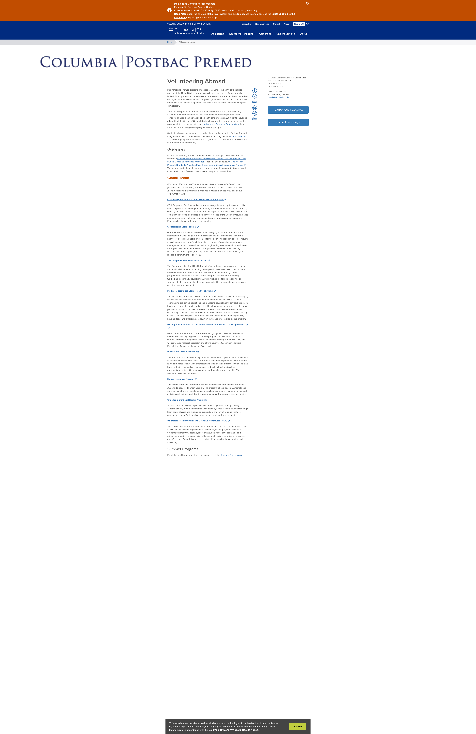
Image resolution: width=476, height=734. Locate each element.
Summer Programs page (232, 455)
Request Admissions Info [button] (288, 110)
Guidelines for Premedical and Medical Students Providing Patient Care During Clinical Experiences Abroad (206, 160)
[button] (307, 3)
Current (276, 23)
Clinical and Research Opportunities (221, 124)
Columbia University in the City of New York (188, 24)
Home (169, 42)
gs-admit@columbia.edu (278, 97)
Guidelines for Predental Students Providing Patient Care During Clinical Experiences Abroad (205, 163)
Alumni (287, 23)
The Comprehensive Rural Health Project (187, 260)
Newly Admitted (262, 23)
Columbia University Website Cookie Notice (233, 730)
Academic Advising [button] (286, 122)
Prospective (246, 23)
